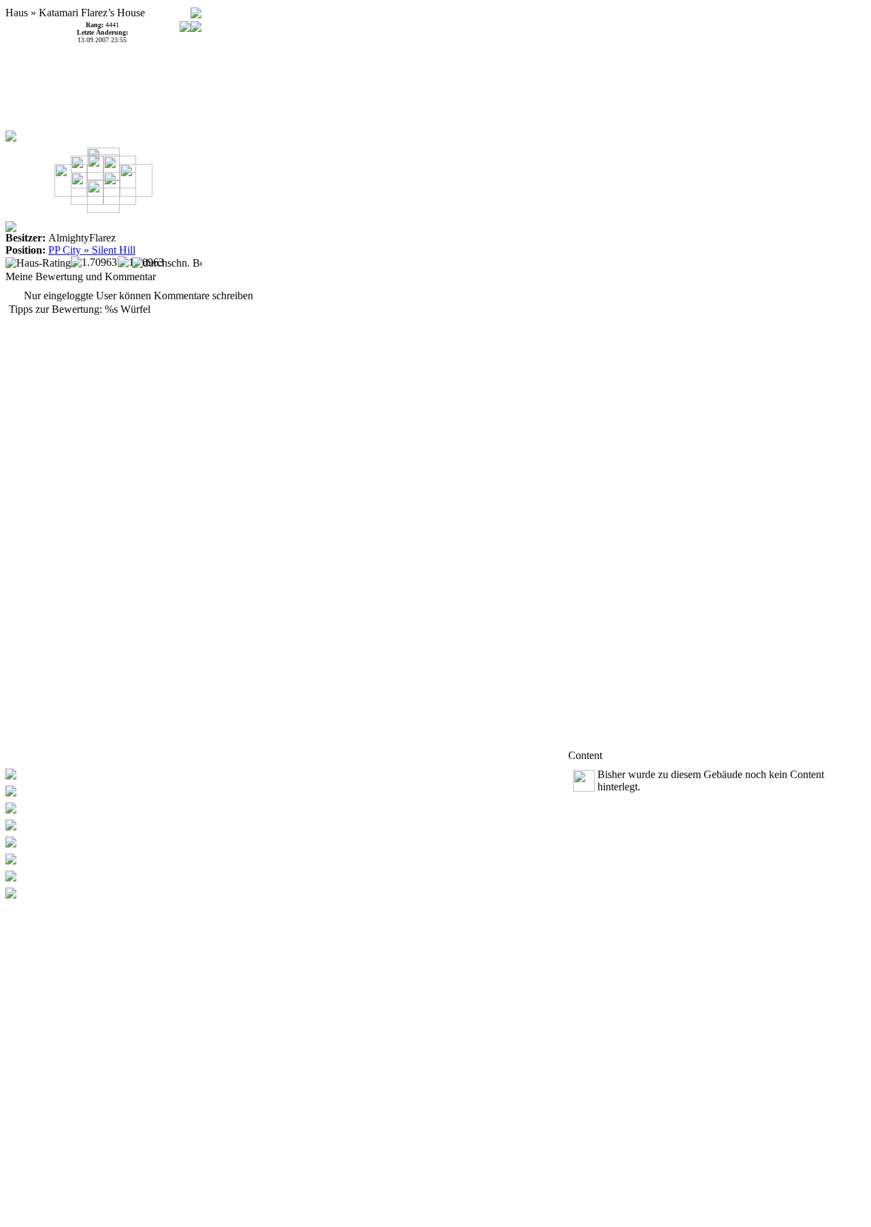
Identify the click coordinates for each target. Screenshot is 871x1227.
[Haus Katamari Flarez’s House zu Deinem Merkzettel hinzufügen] (196, 9)
